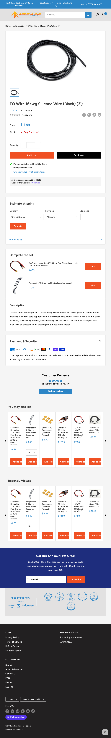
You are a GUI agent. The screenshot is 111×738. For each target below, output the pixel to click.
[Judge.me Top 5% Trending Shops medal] (71, 606)
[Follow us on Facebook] (7, 711)
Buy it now (79, 155)
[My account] (98, 14)
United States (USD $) (31, 699)
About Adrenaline (13, 669)
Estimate (18, 226)
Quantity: (14, 145)
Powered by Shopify (14, 729)
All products (18, 26)
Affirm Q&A (66, 642)
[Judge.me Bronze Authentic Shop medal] (82, 596)
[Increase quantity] (38, 145)
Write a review (55, 391)
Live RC (9, 687)
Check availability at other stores (29, 172)
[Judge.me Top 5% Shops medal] (93, 596)
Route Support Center (71, 637)
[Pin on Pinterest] (89, 115)
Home (8, 26)
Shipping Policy (13, 650)
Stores (8, 665)
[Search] (88, 15)
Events (8, 682)
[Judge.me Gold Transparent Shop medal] (59, 596)
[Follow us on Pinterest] (23, 711)
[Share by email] (99, 115)
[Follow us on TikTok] (33, 711)
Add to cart (32, 155)
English (10, 699)
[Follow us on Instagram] (17, 711)
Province (49, 211)
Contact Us (10, 673)
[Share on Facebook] (84, 115)
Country (14, 211)
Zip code (84, 211)
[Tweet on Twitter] (94, 115)
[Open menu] (6, 15)
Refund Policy (15, 239)
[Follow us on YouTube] (28, 711)
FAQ (7, 678)
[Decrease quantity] (23, 145)
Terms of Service (13, 642)
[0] (103, 14)
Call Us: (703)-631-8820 (91, 4)
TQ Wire (13, 111)
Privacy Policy (12, 637)
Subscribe (76, 579)
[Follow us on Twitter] (12, 711)
